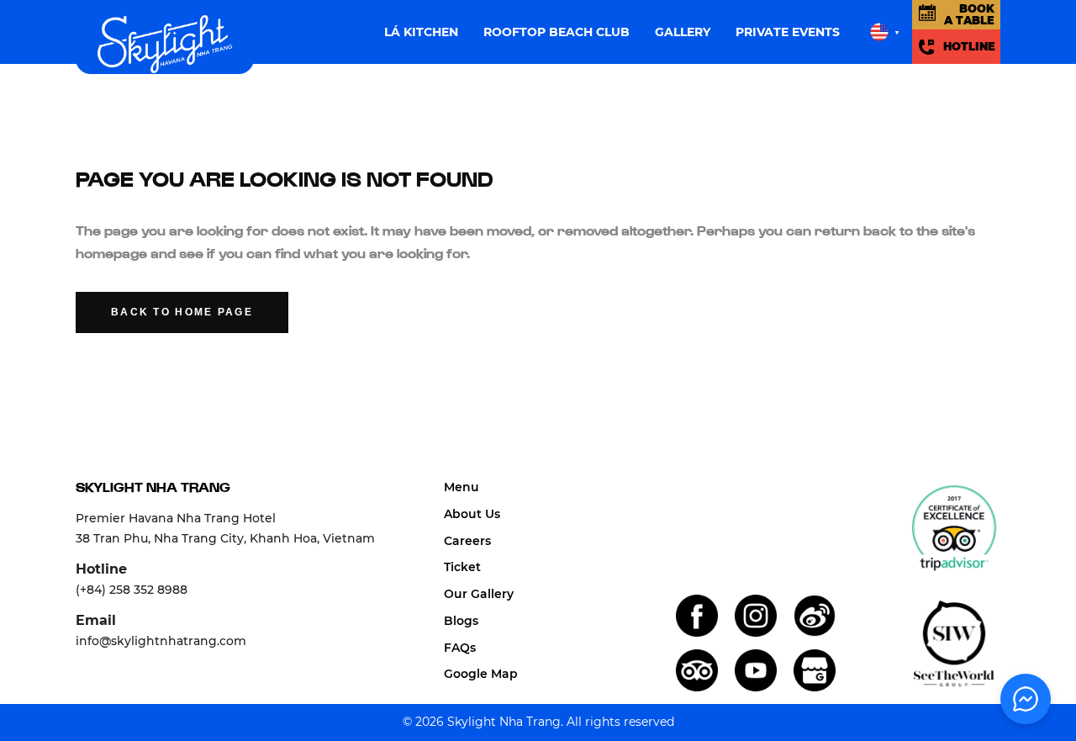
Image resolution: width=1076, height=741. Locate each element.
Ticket (462, 566)
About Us (472, 513)
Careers (467, 540)
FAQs (460, 647)
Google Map (481, 673)
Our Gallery (479, 593)
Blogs (461, 620)
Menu (461, 487)
